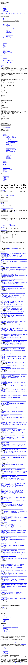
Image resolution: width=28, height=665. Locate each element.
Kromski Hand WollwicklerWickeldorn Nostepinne (14, 448)
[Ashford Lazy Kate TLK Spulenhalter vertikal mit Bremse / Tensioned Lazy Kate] (14, 402)
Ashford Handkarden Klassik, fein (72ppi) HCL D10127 (12, 479)
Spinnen (5, 135)
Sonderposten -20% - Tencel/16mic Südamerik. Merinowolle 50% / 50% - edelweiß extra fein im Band (13, 486)
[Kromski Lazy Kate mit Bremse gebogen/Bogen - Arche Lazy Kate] (14, 396)
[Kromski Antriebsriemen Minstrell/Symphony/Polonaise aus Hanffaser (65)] (14, 540)
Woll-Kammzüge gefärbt (11, 149)
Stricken (5, 162)
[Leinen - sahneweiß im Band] (7, 362)
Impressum (5, 11)
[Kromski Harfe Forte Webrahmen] (8, 464)
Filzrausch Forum (6, 625)
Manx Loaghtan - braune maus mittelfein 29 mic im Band (12, 348)
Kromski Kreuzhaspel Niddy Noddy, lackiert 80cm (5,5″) (12, 469)
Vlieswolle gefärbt (9, 146)
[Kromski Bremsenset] (5, 371)
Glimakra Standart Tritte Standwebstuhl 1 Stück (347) (12, 509)
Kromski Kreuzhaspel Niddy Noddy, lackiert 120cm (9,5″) (13, 293)
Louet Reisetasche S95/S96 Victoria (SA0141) (12, 302)
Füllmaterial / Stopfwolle (11, 154)
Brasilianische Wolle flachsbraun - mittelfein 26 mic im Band (13, 270)
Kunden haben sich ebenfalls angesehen (18, 253)
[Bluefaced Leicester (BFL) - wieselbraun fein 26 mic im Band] (14, 340)
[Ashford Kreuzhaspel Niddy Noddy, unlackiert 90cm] (12, 475)
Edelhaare (8, 150)
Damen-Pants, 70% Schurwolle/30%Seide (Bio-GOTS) (12, 344)
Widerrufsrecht (6, 619)
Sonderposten (8, 158)
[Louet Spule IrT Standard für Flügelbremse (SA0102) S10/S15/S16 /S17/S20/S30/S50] (14, 296)
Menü (4, 18)
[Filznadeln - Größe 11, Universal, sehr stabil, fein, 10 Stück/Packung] (14, 412)
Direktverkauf (6, 5)
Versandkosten (23, 644)
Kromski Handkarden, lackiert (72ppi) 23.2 (12, 279)
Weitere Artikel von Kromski (9, 225)
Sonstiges (5, 171)
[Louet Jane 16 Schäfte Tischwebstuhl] (9, 545)
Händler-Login (6, 6)
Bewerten (2, 203)
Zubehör (7, 144)
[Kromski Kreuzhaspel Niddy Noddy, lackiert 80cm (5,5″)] (13, 468)
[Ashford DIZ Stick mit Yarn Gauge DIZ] (9, 441)
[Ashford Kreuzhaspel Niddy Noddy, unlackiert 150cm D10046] (14, 434)
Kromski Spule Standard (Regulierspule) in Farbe (13, 322)
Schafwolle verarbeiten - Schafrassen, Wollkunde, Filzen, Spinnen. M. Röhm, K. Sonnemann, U (12, 555)
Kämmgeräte (8, 143)
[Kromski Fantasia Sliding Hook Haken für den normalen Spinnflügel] (14, 351)
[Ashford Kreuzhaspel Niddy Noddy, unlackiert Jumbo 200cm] (14, 471)
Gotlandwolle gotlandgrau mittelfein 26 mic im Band (11, 256)
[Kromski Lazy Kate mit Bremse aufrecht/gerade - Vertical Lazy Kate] (14, 390)
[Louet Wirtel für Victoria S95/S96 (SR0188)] (10, 500)
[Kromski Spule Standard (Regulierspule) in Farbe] (11, 321)
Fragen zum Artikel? (7, 224)
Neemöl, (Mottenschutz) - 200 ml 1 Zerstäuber (12, 316)
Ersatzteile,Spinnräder (10, 142)
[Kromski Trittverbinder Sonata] (7, 318)
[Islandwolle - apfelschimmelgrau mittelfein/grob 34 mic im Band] (14, 266)
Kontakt (4, 8)
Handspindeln (11, 139)
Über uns (5, 630)
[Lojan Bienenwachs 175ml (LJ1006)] (9, 520)
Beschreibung (3, 208)
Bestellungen (8, 33)
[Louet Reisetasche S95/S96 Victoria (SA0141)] (11, 301)
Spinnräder (10, 138)
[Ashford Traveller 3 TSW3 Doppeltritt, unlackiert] (11, 549)
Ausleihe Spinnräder (10, 136)
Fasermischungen (9, 152)
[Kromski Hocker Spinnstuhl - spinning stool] (10, 536)
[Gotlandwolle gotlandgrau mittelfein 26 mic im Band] (12, 255)
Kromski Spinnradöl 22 (16, 337)
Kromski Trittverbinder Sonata (20, 318)
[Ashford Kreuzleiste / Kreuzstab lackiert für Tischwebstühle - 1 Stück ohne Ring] (14, 597)
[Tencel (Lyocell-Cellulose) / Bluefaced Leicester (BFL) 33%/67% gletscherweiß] (14, 367)
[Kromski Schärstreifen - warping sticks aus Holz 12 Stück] (13, 444)
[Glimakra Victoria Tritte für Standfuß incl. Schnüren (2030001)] (14, 583)
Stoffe (4, 164)
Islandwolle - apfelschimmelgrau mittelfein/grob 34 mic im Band (14, 267)
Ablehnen (3, 663)
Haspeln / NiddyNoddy (13, 141)
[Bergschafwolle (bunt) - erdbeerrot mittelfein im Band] (12, 311)
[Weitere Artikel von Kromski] (3, 190)
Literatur (5, 166)
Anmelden (8, 28)
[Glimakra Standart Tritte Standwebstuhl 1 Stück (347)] (12, 507)
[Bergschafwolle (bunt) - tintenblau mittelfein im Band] (12, 308)
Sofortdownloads (9, 35)
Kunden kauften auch (5, 253)
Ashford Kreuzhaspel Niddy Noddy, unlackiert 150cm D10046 (14, 435)
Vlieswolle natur (9, 145)
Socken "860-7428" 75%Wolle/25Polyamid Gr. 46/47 (14, 512)
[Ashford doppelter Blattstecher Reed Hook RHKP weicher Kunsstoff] (14, 357)
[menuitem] (15, 5)
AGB (4, 10)
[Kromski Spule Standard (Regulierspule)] (9, 288)
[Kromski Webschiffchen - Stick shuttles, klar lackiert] (12, 282)
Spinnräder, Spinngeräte (11, 137)
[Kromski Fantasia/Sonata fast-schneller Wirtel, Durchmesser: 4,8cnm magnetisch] (14, 381)
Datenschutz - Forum (7, 631)
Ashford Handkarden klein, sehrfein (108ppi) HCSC (14, 452)
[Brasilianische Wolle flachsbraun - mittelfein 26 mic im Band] (14, 269)
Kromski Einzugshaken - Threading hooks (12, 325)
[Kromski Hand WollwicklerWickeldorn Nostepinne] (12, 448)
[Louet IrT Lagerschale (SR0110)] (8, 417)
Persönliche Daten (9, 30)
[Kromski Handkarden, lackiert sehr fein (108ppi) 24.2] (12, 334)
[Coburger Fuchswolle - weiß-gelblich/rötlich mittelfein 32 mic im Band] (14, 260)
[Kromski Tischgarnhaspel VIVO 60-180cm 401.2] (11, 437)
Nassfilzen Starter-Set (15, 561)
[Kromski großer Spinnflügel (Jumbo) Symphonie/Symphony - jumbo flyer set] (14, 531)
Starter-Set (8, 156)
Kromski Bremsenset (14, 371)
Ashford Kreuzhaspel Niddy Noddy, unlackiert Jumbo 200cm (13, 472)
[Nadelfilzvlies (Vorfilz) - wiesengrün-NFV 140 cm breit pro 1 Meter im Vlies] (14, 423)
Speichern (3, 251)
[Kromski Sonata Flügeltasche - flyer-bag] (9, 497)
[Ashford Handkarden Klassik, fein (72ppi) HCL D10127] (13, 478)
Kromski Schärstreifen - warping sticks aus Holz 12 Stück (12, 445)
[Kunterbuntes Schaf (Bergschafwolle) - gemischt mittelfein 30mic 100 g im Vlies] (14, 587)
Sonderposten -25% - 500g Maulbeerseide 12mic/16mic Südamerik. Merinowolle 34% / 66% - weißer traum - (12, 493)
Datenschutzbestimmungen (12, 248)
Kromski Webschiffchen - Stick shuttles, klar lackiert (14, 283)
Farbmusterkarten (6, 165)
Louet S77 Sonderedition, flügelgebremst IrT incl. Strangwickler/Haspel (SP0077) (11, 527)
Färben (4, 163)
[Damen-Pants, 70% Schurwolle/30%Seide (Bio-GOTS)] (12, 343)
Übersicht (8, 29)
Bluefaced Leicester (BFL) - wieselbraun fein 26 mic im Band (13, 341)
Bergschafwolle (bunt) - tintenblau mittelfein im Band (11, 309)
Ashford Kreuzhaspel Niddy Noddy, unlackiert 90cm (14, 475)
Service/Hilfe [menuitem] (5, 7)
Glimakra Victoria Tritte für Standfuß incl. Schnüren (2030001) (13, 584)
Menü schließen (6, 25)
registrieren (14, 28)
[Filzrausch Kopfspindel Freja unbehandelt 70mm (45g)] (12, 564)
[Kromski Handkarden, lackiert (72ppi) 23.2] (10, 279)
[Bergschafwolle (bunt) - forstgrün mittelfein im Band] (12, 304)
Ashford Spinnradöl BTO (17, 286)
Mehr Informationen (19, 662)
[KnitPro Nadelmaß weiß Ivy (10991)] (9, 407)
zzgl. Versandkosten (10, 195)
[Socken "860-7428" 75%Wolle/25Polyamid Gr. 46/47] (12, 511)
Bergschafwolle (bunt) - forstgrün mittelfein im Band (11, 306)
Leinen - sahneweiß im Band (20, 362)
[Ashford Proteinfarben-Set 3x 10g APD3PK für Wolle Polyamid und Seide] (14, 569)
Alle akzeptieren (8, 663)
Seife (4, 170)
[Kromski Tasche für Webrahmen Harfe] (9, 461)
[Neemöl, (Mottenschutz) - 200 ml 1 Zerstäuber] (11, 315)
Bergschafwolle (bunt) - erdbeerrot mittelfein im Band (12, 313)
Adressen (8, 31)
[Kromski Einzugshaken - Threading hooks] (10, 324)
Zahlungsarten (9, 32)
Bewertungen (9, 208)
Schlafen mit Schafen (7, 169)
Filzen (4, 134)
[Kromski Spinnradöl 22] (6, 337)
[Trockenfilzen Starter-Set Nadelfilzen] (9, 558)
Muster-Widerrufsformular (8, 617)
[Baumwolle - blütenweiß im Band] (8, 385)
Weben (4, 161)
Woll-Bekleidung (6, 168)
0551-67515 (4, 607)
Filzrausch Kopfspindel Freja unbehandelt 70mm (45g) (12, 565)
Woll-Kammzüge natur (10, 148)
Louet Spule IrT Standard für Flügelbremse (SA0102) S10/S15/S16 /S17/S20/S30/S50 (12, 298)
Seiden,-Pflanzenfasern (10, 151)
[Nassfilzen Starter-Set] (6, 561)
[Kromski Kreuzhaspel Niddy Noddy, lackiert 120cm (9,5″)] (13, 291)
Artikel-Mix (8, 155)
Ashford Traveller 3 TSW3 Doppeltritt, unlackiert (13, 549)
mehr (13, 211)
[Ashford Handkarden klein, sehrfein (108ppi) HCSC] (12, 451)
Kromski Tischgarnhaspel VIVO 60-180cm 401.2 (13, 438)
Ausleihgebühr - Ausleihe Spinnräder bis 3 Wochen (11, 505)
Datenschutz (5, 9)
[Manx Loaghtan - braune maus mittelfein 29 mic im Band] (13, 347)
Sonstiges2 (8, 159)
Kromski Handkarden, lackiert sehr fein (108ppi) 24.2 (14, 335)
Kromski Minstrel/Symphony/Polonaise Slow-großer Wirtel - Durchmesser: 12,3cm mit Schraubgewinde (13, 377)
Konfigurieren (15, 663)
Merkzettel (8, 36)
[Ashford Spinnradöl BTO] (6, 286)
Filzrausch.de (6, 616)
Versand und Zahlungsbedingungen (10, 627)
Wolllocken (8, 157)
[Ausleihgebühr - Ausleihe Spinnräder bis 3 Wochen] (12, 504)
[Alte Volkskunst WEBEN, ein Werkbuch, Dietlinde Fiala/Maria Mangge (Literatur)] (14, 574)
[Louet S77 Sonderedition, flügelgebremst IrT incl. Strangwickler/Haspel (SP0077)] (14, 525)
